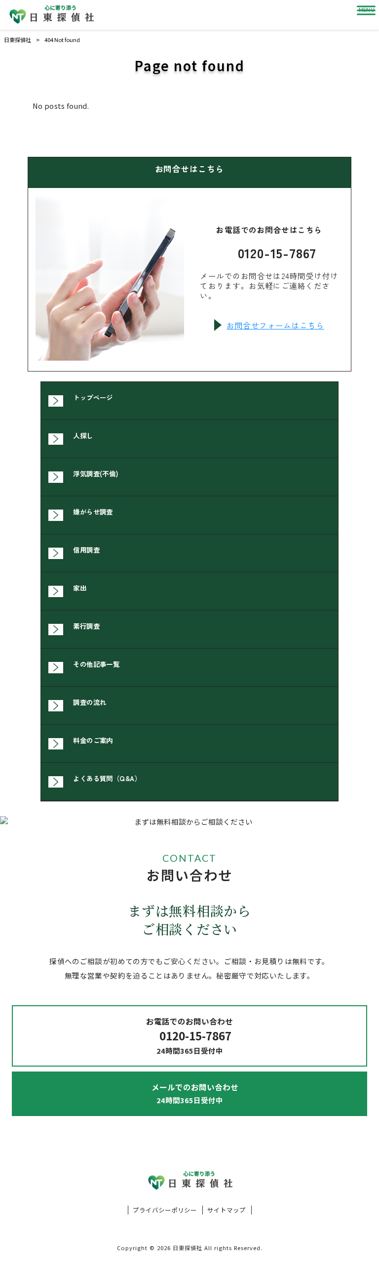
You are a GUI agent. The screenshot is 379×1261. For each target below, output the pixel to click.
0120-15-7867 (277, 252)
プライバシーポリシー (165, 1210)
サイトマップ (226, 1210)
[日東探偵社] (51, 14)
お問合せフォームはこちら (275, 325)
